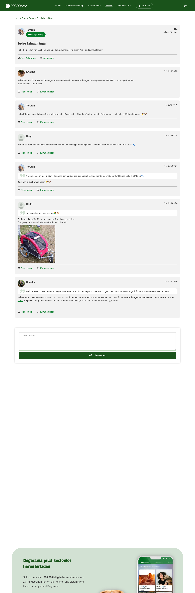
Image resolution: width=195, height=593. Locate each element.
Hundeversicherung (74, 6)
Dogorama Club (124, 6)
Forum (24, 18)
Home (17, 18)
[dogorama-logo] (16, 6)
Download (145, 6)
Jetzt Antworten (28, 58)
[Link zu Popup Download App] (36, 244)
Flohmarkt (32, 18)
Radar (58, 6)
